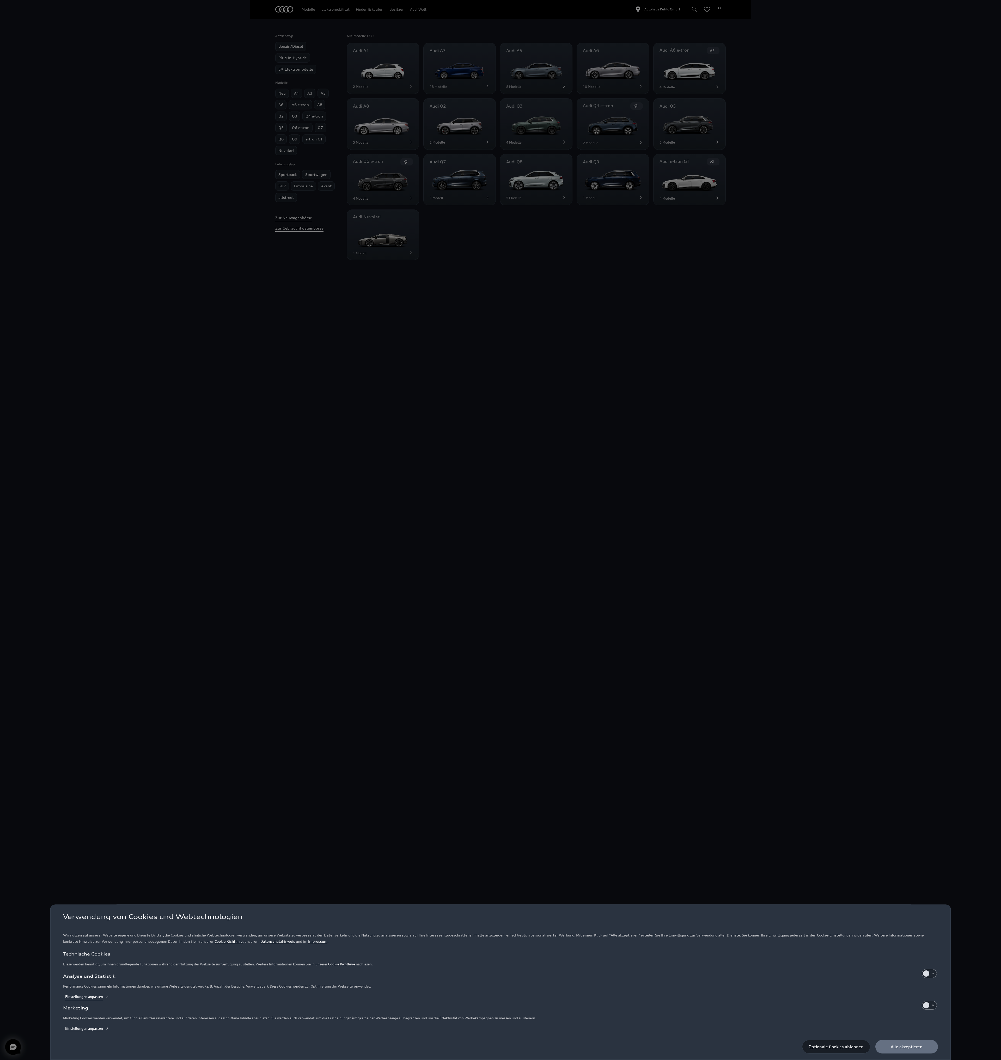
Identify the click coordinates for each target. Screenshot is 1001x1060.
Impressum (317, 941)
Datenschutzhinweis (277, 941)
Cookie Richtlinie (229, 941)
